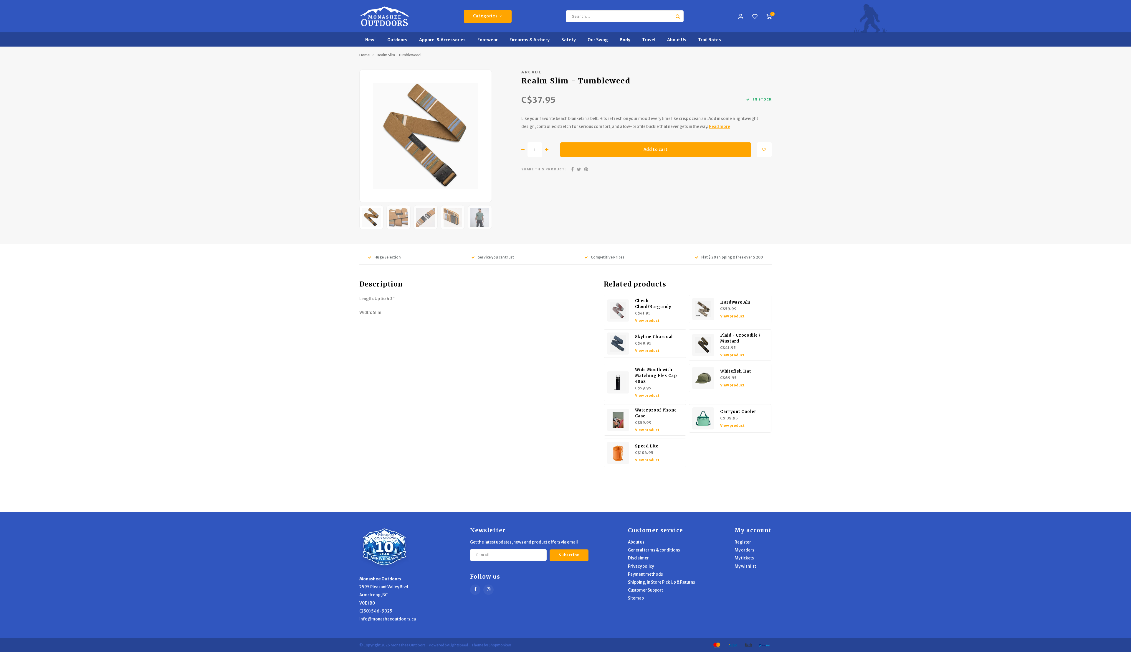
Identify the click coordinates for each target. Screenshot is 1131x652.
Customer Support (645, 590)
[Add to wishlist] (764, 149)
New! (370, 39)
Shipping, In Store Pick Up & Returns (661, 582)
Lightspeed (458, 645)
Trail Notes (709, 39)
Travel (648, 39)
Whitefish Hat (735, 371)
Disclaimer (638, 558)
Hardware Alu (735, 302)
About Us (676, 39)
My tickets (744, 558)
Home (364, 55)
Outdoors (397, 39)
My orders (744, 550)
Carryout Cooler (738, 411)
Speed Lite (647, 446)
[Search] (678, 16)
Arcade (531, 72)
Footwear (487, 39)
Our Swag (598, 39)
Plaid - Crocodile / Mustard (740, 338)
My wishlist (745, 566)
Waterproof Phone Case (656, 413)
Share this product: (543, 169)
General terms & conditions (654, 550)
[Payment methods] (716, 644)
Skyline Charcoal (654, 336)
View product (647, 320)
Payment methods (645, 574)
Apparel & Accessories (442, 39)
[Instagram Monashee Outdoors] (488, 590)
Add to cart (656, 149)
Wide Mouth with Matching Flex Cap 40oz (656, 375)
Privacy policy (641, 566)
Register (743, 542)
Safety (568, 39)
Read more (719, 126)
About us (636, 542)
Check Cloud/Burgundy (653, 303)
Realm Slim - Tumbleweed (399, 55)
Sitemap (636, 598)
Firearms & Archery (530, 39)
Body (625, 39)
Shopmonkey (500, 645)
